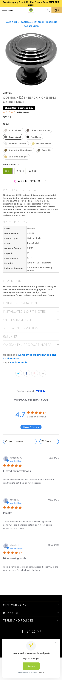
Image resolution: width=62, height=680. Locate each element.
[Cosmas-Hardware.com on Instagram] (33, 631)
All (19, 354)
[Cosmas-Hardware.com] (30, 10)
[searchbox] (20, 441)
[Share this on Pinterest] (34, 373)
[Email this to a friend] (42, 373)
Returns (10, 336)
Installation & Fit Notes (24, 311)
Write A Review (31, 427)
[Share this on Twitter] (18, 373)
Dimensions (13, 281)
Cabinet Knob (18, 362)
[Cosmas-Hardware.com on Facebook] (23, 631)
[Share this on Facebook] (26, 373)
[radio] (13, 130)
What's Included (18, 319)
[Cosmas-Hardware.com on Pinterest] (28, 631)
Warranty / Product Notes (27, 344)
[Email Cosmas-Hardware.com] (39, 631)
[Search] (49, 10)
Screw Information (20, 328)
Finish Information (20, 303)
